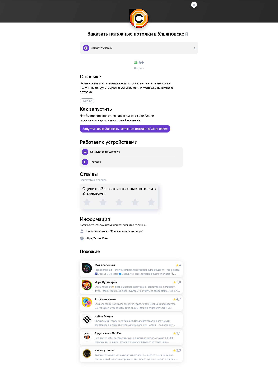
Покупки (87, 100)
